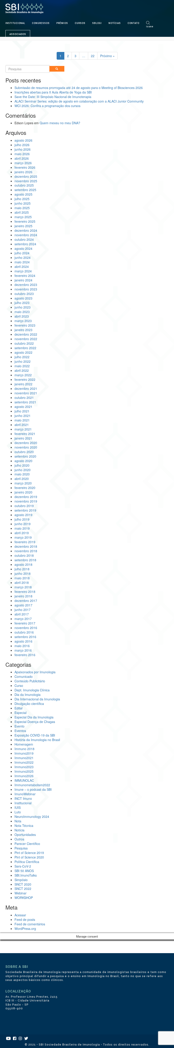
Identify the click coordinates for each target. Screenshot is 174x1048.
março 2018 (23, 587)
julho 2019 (21, 519)
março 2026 (23, 163)
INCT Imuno (23, 798)
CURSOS (80, 23)
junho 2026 (22, 149)
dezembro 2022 (25, 334)
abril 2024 (21, 266)
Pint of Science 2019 (29, 852)
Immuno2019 (24, 753)
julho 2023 (21, 302)
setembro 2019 (25, 510)
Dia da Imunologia (27, 694)
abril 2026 (21, 158)
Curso (18, 685)
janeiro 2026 (23, 172)
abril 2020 (21, 478)
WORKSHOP (23, 897)
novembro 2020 (25, 447)
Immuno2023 (24, 767)
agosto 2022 (23, 352)
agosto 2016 (23, 641)
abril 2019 (21, 533)
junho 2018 (22, 573)
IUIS (17, 807)
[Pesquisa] (56, 69)
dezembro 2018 (25, 546)
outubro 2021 (24, 397)
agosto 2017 (23, 605)
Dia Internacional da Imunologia (37, 699)
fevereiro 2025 (24, 221)
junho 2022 (22, 361)
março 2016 (23, 650)
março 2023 (23, 320)
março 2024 (23, 271)
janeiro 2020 (23, 492)
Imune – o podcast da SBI (33, 789)
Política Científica (26, 861)
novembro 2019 (25, 501)
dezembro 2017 (25, 600)
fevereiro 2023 (24, 325)
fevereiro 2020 (24, 487)
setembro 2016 (25, 636)
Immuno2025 (24, 771)
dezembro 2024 (25, 230)
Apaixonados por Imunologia (35, 672)
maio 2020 (22, 474)
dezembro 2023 (25, 284)
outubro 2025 (24, 185)
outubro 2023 (24, 293)
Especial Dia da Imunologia (33, 717)
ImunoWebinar (25, 794)
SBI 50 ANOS (24, 870)
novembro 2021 (25, 393)
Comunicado (23, 676)
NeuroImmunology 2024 (31, 816)
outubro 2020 (24, 451)
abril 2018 (21, 582)
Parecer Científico (27, 843)
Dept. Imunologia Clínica (32, 690)
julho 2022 (21, 357)
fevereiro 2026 (24, 167)
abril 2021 (21, 424)
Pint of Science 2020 (29, 857)
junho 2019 (22, 524)
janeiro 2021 (23, 438)
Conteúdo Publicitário (29, 681)
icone (149, 26)
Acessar (20, 915)
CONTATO (133, 23)
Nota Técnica (23, 825)
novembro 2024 (25, 235)
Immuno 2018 (24, 748)
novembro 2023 (25, 289)
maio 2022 (22, 366)
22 (92, 56)
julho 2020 (21, 465)
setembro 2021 (25, 402)
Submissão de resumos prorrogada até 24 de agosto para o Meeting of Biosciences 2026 (78, 87)
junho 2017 (22, 609)
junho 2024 (22, 257)
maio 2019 (22, 528)
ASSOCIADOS (18, 34)
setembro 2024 (25, 244)
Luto (17, 812)
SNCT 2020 (22, 884)
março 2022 (23, 375)
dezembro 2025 (25, 176)
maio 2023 (22, 311)
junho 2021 (22, 415)
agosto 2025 (23, 194)
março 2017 (23, 618)
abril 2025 (21, 212)
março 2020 (23, 483)
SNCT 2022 (22, 888)
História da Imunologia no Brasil (37, 739)
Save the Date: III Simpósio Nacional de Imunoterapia (52, 96)
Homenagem (23, 744)
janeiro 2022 (23, 384)
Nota (17, 821)
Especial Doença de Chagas (34, 721)
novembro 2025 (25, 181)
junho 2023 (22, 307)
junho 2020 (22, 470)
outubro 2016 (24, 632)
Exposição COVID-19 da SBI (34, 735)
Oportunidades (25, 834)
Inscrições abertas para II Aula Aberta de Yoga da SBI (53, 92)
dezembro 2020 (25, 442)
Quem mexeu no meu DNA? (60, 123)
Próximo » (107, 56)
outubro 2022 (24, 343)
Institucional (22, 803)
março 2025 (23, 217)
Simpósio (21, 879)
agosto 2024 (23, 248)
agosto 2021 (23, 406)
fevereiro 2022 (24, 379)
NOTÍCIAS (115, 23)
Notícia (19, 830)
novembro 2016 (25, 627)
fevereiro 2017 (24, 623)
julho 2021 (21, 411)
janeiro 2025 (23, 226)
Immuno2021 (24, 758)
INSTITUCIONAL (15, 23)
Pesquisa (21, 848)
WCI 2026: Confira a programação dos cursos (47, 105)
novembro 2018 (25, 551)
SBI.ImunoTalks (25, 875)
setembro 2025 (25, 189)
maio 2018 (22, 578)
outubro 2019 (24, 505)
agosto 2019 (23, 514)
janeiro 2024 (23, 280)
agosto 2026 (23, 140)
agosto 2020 (23, 460)
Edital (18, 708)
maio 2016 (22, 645)
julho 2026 (21, 145)
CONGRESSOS (41, 23)
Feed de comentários (29, 924)
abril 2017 (21, 614)
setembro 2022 (25, 348)
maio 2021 (22, 420)
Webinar (20, 893)
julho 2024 (21, 253)
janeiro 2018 (23, 596)
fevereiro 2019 (24, 542)
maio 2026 (22, 154)
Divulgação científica (29, 703)
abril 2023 (21, 316)
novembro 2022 (25, 339)
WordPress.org (25, 928)
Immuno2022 (24, 762)
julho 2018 (21, 569)
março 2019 (23, 537)
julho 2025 (21, 198)
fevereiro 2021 (24, 433)
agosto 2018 (23, 564)
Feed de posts (24, 919)
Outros (19, 839)
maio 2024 (22, 262)
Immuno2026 (24, 776)
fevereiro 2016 (24, 655)
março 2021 (23, 429)
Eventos (20, 730)
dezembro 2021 (25, 388)
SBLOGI (97, 23)
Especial (20, 712)
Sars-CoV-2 (22, 866)
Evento (19, 726)
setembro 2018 (25, 560)
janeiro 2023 (23, 330)
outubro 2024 (24, 239)
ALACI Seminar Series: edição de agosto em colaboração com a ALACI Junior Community (79, 101)
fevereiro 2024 (24, 275)
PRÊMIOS (62, 23)
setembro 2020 (25, 456)
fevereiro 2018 (24, 591)
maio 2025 (22, 208)
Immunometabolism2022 (32, 785)
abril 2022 (21, 370)
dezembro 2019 (25, 496)
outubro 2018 (24, 555)
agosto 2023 (23, 298)
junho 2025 (22, 203)
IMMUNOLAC (24, 780)
